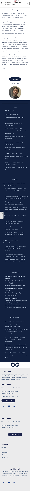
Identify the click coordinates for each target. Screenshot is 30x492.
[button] (15, 79)
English (18, 1)
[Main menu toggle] (28, 3)
